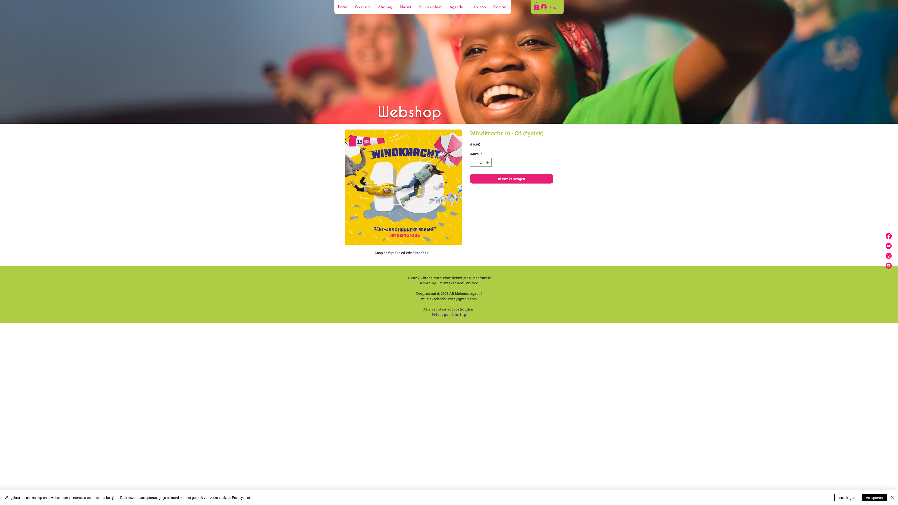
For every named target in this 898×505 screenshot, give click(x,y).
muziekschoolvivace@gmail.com (449, 298)
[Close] (892, 497)
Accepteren (874, 497)
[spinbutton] (481, 162)
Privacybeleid (242, 497)
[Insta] (889, 256)
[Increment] (488, 162)
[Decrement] (474, 162)
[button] (536, 6)
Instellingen (846, 497)
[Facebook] (889, 236)
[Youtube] (889, 246)
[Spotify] (889, 266)
